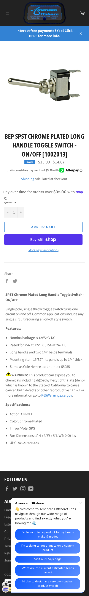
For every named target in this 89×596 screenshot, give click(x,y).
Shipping (27, 179)
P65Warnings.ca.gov (56, 395)
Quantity (10, 202)
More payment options (44, 250)
